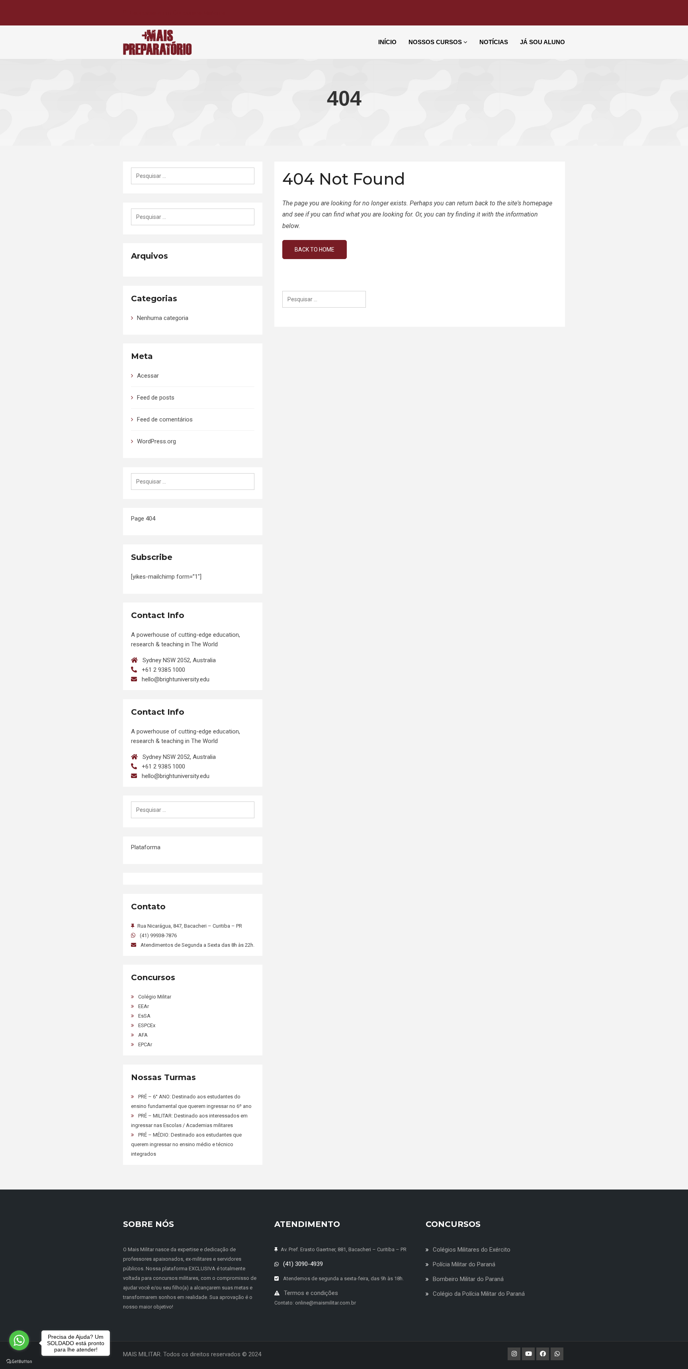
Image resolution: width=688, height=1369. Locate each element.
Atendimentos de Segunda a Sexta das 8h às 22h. (197, 945)
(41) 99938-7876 (158, 935)
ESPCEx (146, 1025)
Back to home (314, 249)
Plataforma (145, 847)
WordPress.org (156, 441)
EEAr (143, 1006)
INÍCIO (387, 42)
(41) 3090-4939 (303, 1264)
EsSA (144, 1016)
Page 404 (143, 518)
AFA (143, 1035)
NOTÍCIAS (493, 42)
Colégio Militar (154, 997)
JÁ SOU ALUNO (542, 42)
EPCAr (145, 1044)
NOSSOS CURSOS (435, 42)
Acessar (148, 375)
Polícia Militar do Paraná (464, 1264)
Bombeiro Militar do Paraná (468, 1279)
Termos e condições (311, 1293)
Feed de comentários (165, 419)
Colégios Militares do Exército (471, 1249)
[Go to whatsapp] (19, 1340)
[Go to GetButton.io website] (19, 1361)
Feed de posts (155, 397)
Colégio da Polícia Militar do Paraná (479, 1293)
